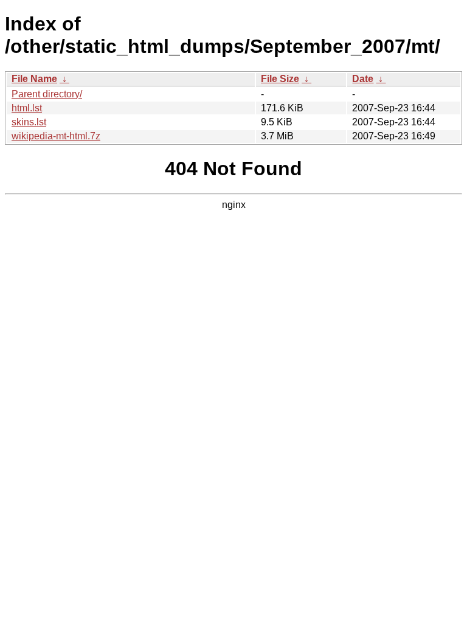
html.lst (27, 108)
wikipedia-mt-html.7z (56, 136)
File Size (280, 79)
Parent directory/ (47, 94)
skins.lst (29, 122)
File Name (34, 79)
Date (362, 79)
